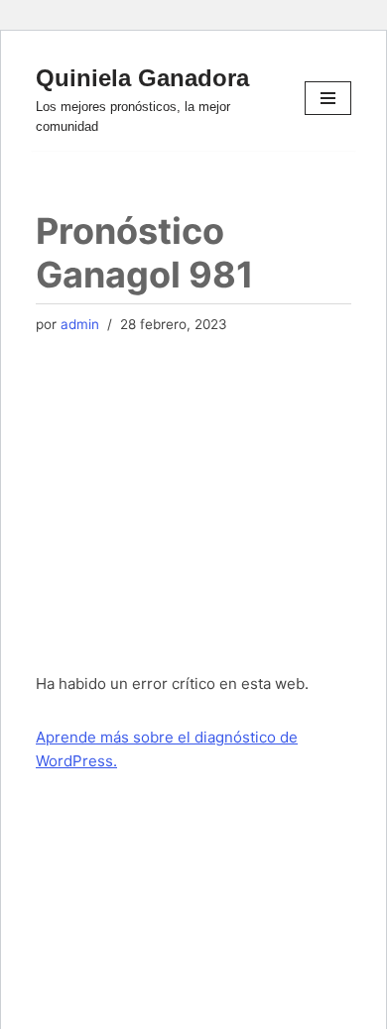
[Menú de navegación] (328, 98)
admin (80, 324)
